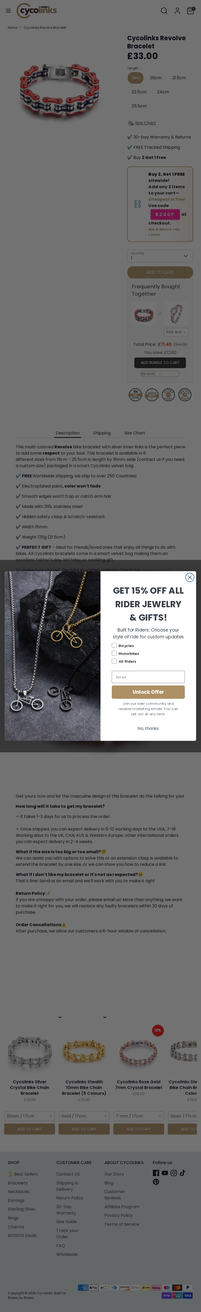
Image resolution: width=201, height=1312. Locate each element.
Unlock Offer (148, 692)
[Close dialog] (190, 577)
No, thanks (148, 728)
